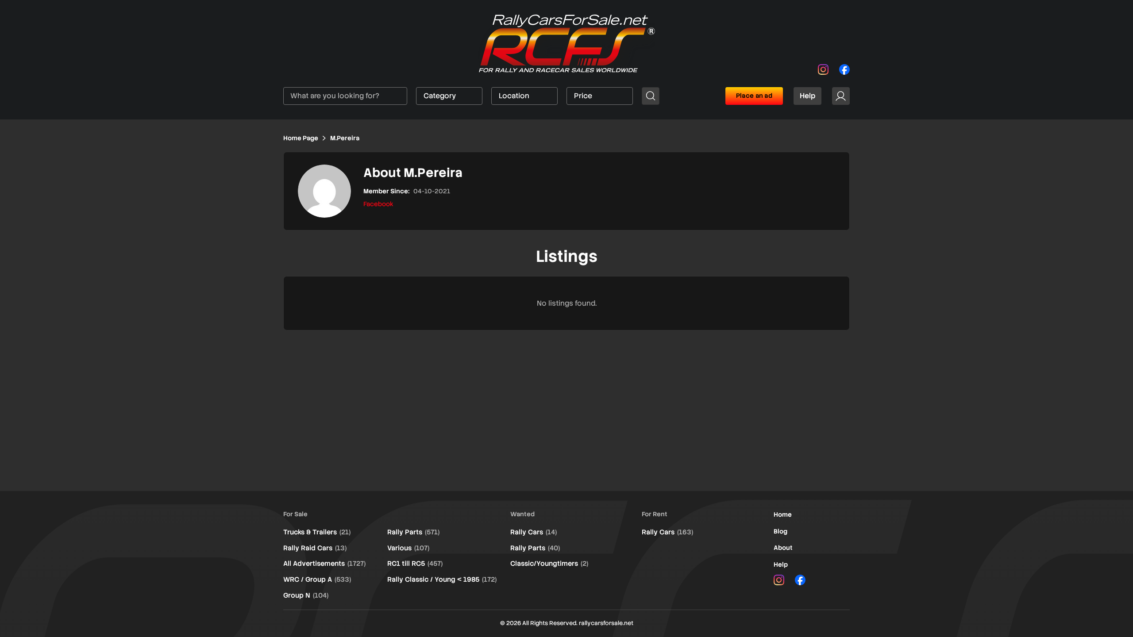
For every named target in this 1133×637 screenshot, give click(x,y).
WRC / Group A (317, 579)
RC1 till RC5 (415, 563)
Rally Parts (413, 532)
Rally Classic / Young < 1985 (442, 579)
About (783, 548)
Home (783, 514)
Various (408, 548)
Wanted (522, 514)
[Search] (650, 96)
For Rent (654, 514)
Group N (305, 595)
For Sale (295, 514)
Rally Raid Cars (315, 548)
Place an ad (754, 96)
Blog (780, 531)
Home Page (300, 138)
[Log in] (841, 96)
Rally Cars (533, 532)
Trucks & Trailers (317, 532)
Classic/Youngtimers (549, 563)
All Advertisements (324, 563)
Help (807, 95)
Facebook (378, 204)
